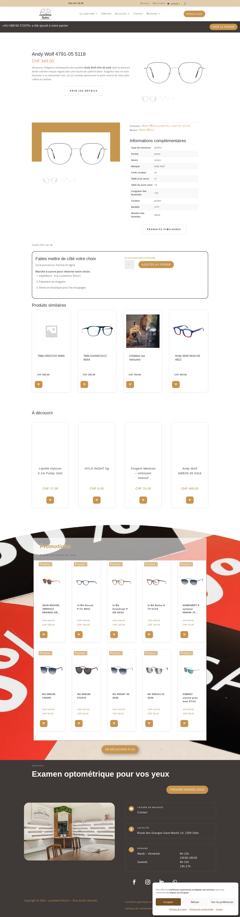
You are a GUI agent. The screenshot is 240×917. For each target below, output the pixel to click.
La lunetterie (87, 13)
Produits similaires (164, 229)
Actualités (121, 13)
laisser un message (150, 807)
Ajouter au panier (156, 264)
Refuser (195, 902)
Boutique (144, 3)
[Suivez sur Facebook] (134, 882)
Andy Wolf (149, 125)
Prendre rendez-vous (187, 789)
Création (106, 13)
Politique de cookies (178, 909)
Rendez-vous (194, 13)
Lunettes (163, 125)
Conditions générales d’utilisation (143, 901)
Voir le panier (223, 27)
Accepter (168, 902)
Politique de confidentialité (201, 909)
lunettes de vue (181, 125)
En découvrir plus (120, 749)
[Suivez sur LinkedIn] (161, 882)
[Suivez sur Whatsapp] (175, 882)
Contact (219, 909)
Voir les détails (84, 90)
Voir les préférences (222, 902)
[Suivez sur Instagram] (148, 882)
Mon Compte (159, 3)
